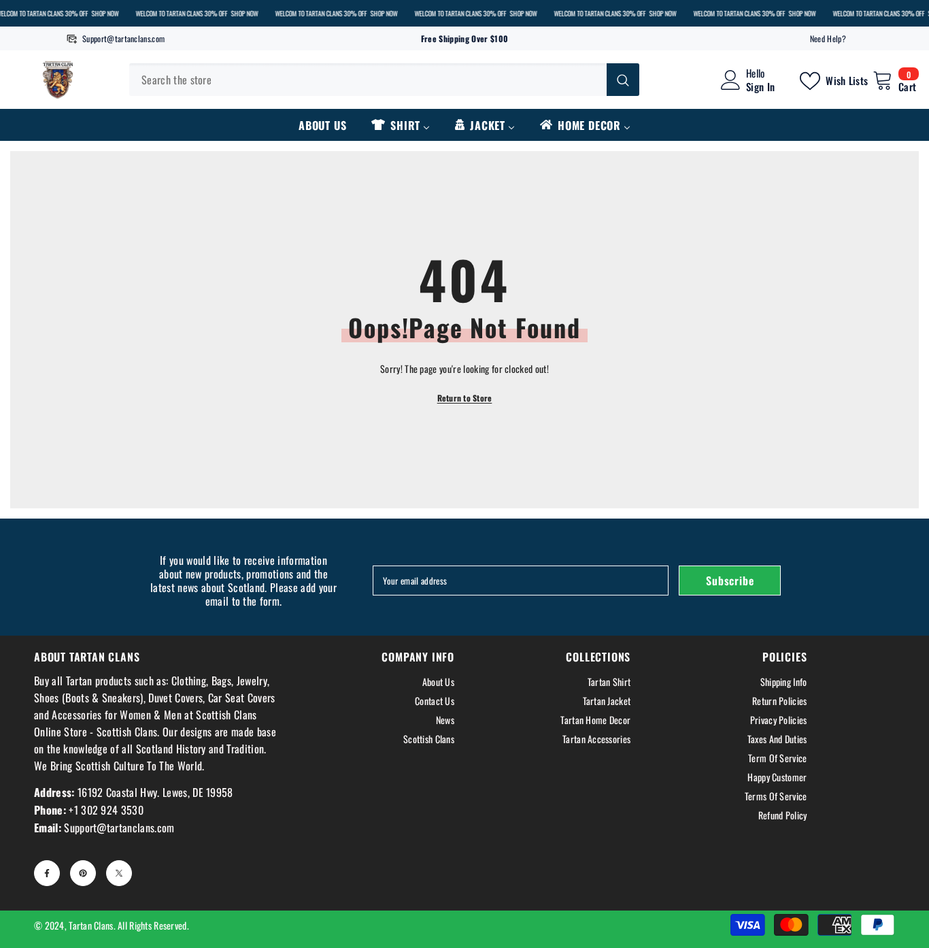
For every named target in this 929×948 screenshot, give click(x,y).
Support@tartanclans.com (123, 38)
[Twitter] (119, 873)
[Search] (384, 79)
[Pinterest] (83, 873)
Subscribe (730, 580)
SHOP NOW (104, 13)
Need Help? (828, 38)
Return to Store (464, 398)
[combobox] (368, 79)
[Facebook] (47, 873)
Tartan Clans (91, 925)
